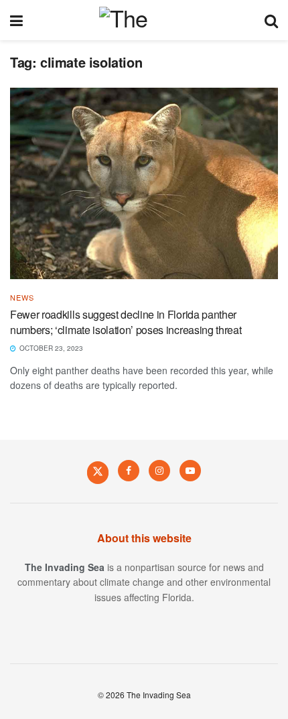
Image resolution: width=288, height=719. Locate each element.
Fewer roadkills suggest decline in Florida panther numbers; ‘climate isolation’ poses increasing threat (125, 322)
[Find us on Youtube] (190, 470)
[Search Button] (271, 20)
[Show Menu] (16, 20)
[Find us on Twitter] (98, 472)
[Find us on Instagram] (159, 470)
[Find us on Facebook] (128, 470)
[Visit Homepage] (143, 20)
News (22, 297)
